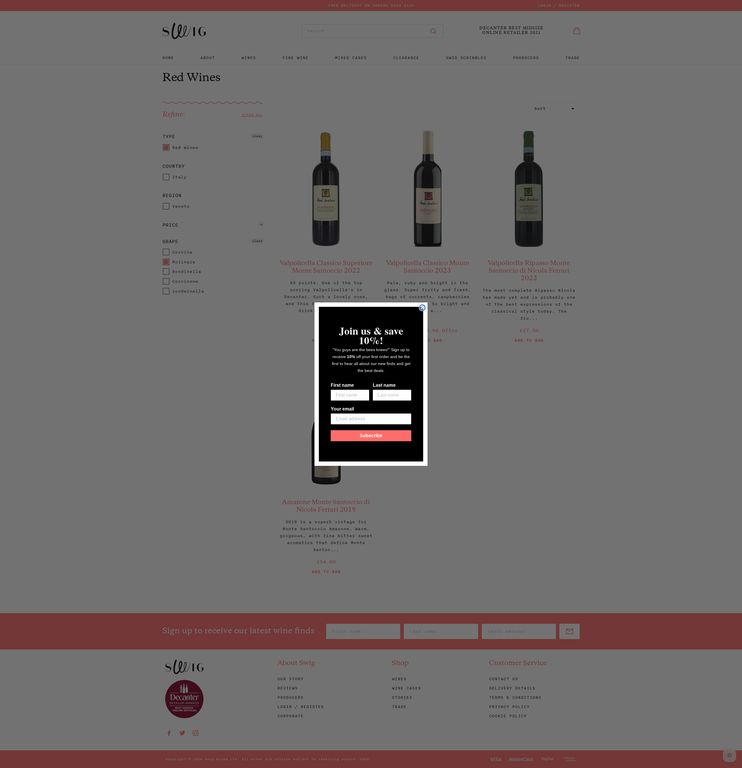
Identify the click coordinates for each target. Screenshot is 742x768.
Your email (342, 408)
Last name (384, 385)
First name (342, 385)
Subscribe (371, 435)
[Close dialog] (422, 308)
